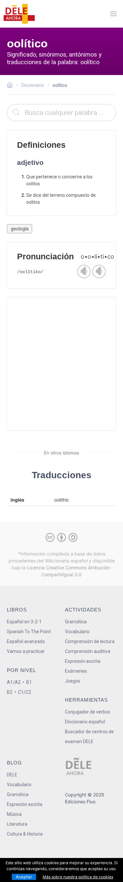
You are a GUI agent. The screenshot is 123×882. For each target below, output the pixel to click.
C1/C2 (24, 692)
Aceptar (24, 876)
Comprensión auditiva (87, 651)
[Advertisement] (61, 364)
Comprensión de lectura (89, 641)
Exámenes (76, 671)
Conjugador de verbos (87, 711)
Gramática (76, 621)
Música (14, 814)
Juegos (72, 681)
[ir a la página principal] (19, 14)
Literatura (17, 824)
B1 (29, 682)
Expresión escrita (82, 661)
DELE (12, 774)
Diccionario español (85, 721)
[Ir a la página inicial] (11, 86)
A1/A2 (14, 682)
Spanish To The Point (29, 631)
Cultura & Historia (25, 834)
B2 (9, 692)
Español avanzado (26, 641)
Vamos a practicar (26, 651)
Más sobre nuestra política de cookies (78, 876)
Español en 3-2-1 (24, 621)
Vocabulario (77, 631)
